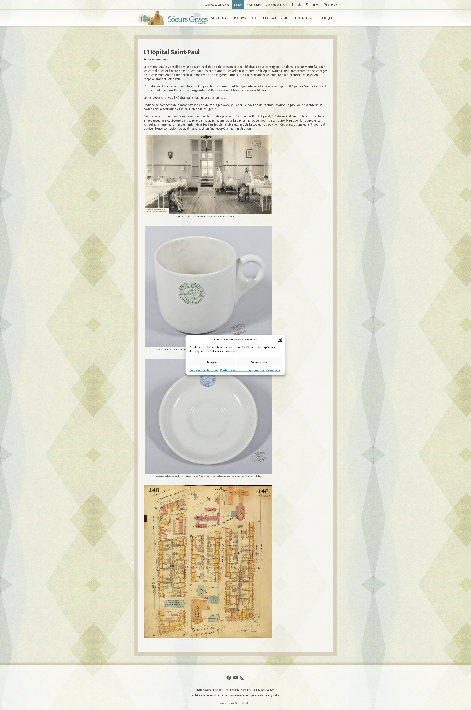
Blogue (238, 5)
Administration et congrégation (258, 690)
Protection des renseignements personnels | (241, 695)
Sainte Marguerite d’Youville (234, 18)
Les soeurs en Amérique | (227, 690)
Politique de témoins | (204, 695)
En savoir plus (259, 362)
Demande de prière (276, 5)
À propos (301, 18)
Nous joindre (254, 5)
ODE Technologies (244, 703)
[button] (280, 340)
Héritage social (275, 18)
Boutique (326, 18)
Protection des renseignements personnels (250, 370)
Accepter (212, 362)
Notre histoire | (204, 690)
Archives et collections (217, 5)
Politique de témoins (203, 370)
